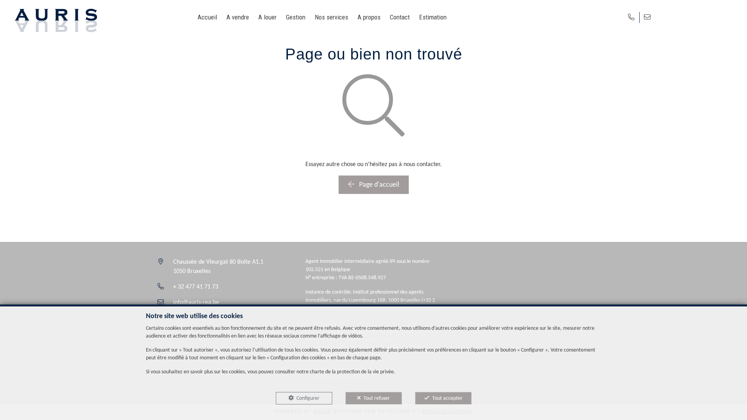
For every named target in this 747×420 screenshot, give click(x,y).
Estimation (433, 17)
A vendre (237, 17)
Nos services (331, 17)
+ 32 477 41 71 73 (195, 287)
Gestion (295, 17)
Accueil (207, 17)
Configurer (307, 398)
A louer (267, 17)
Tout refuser (376, 398)
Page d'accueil (378, 185)
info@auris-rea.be (196, 302)
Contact (400, 17)
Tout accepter (447, 398)
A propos (369, 17)
